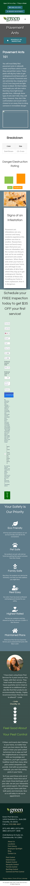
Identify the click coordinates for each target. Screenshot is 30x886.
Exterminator (11, 860)
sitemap (24, 878)
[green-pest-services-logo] (11, 17)
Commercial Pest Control (15, 872)
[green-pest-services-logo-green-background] (15, 808)
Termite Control (11, 867)
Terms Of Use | (17, 878)
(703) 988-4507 (15, 824)
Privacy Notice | (8, 878)
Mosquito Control (12, 864)
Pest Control (10, 857)
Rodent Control (11, 862)
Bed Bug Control (12, 869)
